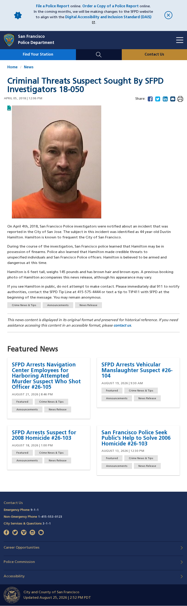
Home (12, 67)
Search (99, 52)
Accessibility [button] (14, 576)
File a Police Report (52, 6)
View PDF (180, 99)
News (29, 67)
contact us (122, 325)
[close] (168, 15)
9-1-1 (35, 510)
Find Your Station (38, 54)
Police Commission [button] (19, 562)
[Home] (11, 40)
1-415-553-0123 (50, 517)
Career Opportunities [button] (21, 548)
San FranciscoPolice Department (36, 40)
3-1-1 (47, 523)
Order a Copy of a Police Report (110, 6)
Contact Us (154, 54)
